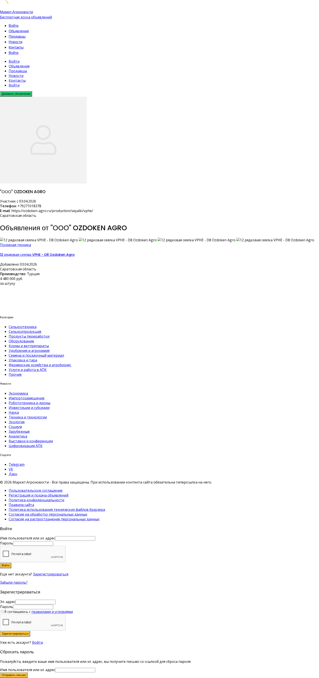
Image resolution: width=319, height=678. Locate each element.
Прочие (15, 374)
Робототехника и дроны (29, 402)
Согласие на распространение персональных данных (54, 519)
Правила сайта (21, 504)
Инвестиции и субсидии (29, 407)
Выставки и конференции (31, 441)
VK (11, 469)
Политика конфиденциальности (36, 500)
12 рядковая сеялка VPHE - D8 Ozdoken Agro (37, 254)
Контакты (16, 47)
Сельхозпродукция (25, 331)
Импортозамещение (26, 398)
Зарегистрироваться (50, 574)
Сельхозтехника (22, 326)
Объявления (19, 31)
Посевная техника (15, 244)
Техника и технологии (28, 417)
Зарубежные (19, 431)
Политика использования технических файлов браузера (57, 509)
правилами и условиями (52, 611)
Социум (15, 426)
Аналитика (18, 436)
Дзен (13, 474)
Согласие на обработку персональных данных (48, 514)
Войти (37, 642)
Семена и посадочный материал (36, 355)
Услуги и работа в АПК (28, 369)
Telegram (17, 464)
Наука (14, 412)
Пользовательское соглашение (35, 490)
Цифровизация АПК (26, 445)
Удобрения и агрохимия (29, 350)
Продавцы (17, 36)
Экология (17, 422)
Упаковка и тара (23, 360)
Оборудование (21, 341)
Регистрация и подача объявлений (38, 495)
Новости (15, 41)
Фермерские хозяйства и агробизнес (40, 365)
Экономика (18, 393)
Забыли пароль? (14, 582)
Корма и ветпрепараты (29, 345)
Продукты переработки (29, 336)
